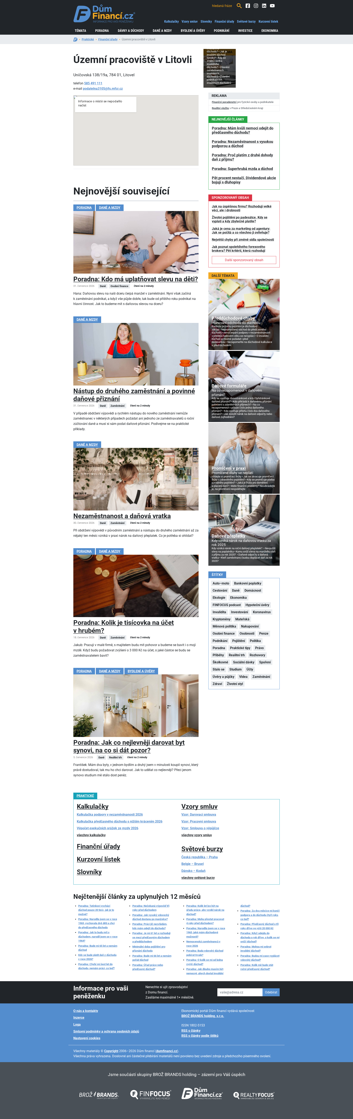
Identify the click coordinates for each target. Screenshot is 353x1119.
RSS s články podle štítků (199, 1036)
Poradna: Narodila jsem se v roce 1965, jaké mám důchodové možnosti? (205, 932)
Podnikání (221, 31)
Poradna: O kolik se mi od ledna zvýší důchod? (204, 961)
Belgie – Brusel (192, 864)
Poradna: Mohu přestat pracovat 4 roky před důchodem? (205, 921)
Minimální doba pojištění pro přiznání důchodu (148, 948)
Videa (243, 677)
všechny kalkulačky (91, 835)
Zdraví (217, 684)
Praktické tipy (240, 648)
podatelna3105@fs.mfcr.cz (103, 89)
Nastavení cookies (86, 1038)
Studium (235, 669)
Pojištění (238, 641)
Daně (236, 590)
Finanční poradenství (224, 102)
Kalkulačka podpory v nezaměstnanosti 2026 (110, 814)
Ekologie (219, 598)
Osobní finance (224, 633)
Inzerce (78, 1018)
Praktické (88, 39)
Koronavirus (262, 612)
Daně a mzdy (162, 31)
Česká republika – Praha (199, 857)
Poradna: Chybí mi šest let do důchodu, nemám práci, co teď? (96, 966)
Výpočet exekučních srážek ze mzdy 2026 (107, 828)
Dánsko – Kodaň (193, 871)
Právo (259, 648)
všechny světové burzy (198, 878)
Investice (245, 31)
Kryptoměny (221, 619)
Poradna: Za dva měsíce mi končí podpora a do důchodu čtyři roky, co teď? (260, 915)
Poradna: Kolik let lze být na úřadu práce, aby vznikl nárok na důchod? (205, 910)
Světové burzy (246, 21)
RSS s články (190, 1031)
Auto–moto (221, 583)
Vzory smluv (190, 21)
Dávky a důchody (131, 31)
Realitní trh (237, 655)
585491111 (93, 83)
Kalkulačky (171, 21)
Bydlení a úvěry (193, 31)
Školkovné (220, 662)
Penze (263, 633)
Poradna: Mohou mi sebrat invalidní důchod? (255, 948)
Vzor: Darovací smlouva (198, 814)
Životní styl (235, 684)
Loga (77, 1024)
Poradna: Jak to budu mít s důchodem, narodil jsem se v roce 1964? (97, 936)
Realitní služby (220, 108)
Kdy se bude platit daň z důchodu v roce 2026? (97, 957)
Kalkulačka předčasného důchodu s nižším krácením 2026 (119, 821)
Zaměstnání (261, 677)
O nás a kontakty (85, 1011)
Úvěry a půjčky (223, 677)
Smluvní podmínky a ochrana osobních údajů (106, 1031)
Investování (239, 612)
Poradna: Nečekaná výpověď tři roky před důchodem (150, 907)
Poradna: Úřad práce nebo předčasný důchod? (147, 967)
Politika (255, 641)
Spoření (265, 662)
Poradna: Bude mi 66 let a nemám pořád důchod (151, 957)
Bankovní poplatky (247, 583)
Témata (80, 31)
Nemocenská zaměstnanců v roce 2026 (203, 943)
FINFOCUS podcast (227, 605)
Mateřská (242, 619)
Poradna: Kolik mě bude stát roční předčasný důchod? (256, 967)
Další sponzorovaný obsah (244, 260)
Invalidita (219, 612)
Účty (250, 669)
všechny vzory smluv (196, 835)
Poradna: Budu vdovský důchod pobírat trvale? (204, 952)
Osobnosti (247, 633)
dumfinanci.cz (166, 1051)
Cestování (220, 590)
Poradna (102, 31)
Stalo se (219, 669)
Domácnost (253, 590)
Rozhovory (257, 655)
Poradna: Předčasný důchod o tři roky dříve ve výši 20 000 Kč (259, 926)
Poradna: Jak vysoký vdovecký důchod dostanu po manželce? (150, 917)
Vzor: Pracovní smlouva (198, 821)
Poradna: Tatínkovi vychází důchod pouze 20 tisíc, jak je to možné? (96, 910)
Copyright (111, 1051)
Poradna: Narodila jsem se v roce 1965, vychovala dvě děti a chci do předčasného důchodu (97, 923)
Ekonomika (269, 31)
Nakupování (250, 626)
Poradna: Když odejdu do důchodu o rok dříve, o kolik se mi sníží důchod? (259, 937)
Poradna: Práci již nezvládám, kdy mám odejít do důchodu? (149, 926)
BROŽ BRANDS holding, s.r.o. (202, 1016)
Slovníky (206, 21)
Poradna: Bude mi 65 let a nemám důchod (97, 947)
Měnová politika (224, 626)
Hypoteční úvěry (257, 605)
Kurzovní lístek (268, 21)
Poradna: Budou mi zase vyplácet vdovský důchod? (259, 957)
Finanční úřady (224, 21)
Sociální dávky (243, 662)
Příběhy (218, 655)
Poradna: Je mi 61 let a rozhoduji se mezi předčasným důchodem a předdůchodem (151, 937)
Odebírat (271, 992)
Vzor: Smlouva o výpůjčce (200, 828)
